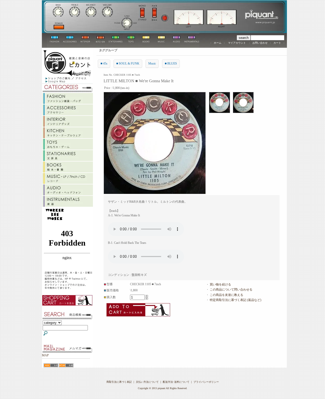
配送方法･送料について (176, 381)
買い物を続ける (220, 284)
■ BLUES (171, 63)
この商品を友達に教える (226, 295)
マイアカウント (237, 42)
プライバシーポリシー (206, 381)
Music (152, 63)
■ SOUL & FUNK (127, 63)
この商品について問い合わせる (231, 289)
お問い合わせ (260, 42)
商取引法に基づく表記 (119, 381)
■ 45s (104, 63)
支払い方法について (147, 381)
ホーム (217, 42)
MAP (45, 355)
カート (277, 42)
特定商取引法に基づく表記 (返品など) (235, 300)
